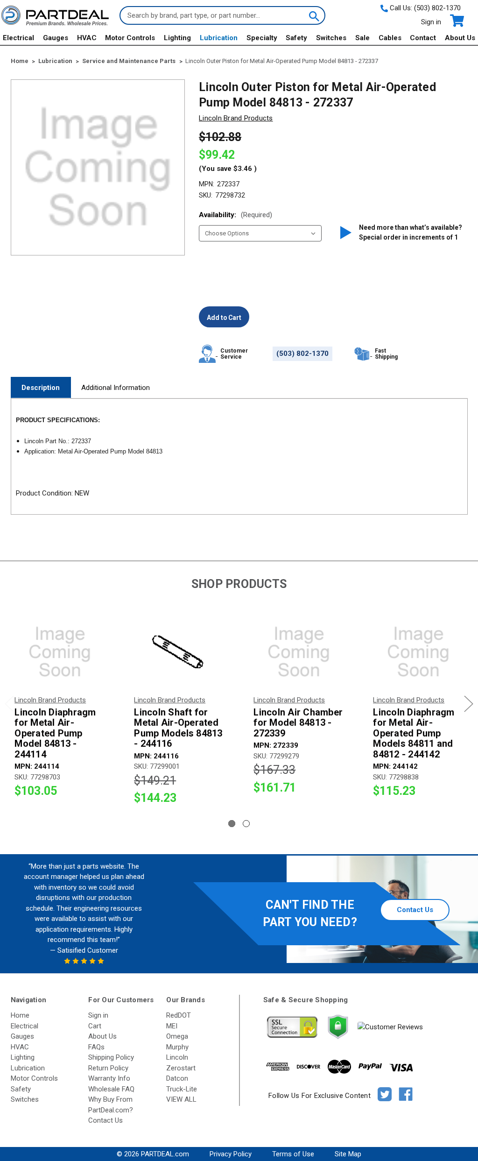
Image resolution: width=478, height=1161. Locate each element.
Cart (94, 1026)
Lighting (177, 38)
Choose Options (60, 652)
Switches (331, 38)
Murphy (177, 1047)
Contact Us (415, 910)
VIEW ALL (181, 1099)
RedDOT (178, 1015)
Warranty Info (109, 1078)
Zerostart (181, 1068)
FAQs (96, 1047)
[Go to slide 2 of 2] (246, 823)
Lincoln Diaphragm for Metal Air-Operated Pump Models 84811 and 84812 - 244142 (413, 733)
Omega (177, 1036)
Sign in (431, 22)
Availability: (235, 215)
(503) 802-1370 (437, 8)
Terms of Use (293, 1154)
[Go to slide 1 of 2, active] (231, 823)
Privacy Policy (231, 1154)
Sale (362, 38)
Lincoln (177, 1057)
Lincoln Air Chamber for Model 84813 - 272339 (298, 723)
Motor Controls (130, 38)
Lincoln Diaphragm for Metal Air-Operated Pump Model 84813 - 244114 (55, 733)
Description (40, 387)
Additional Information (115, 387)
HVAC (87, 38)
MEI (171, 1026)
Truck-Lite (181, 1089)
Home (20, 1015)
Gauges (55, 38)
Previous (9, 703)
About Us (460, 38)
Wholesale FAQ (111, 1089)
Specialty (261, 38)
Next (468, 703)
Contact (423, 38)
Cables (390, 38)
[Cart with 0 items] (456, 21)
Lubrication (219, 38)
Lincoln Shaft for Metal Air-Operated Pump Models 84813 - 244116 (178, 728)
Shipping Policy (111, 1057)
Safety (296, 38)
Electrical (18, 38)
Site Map (348, 1154)
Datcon (177, 1078)
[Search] (313, 15)
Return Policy (108, 1068)
